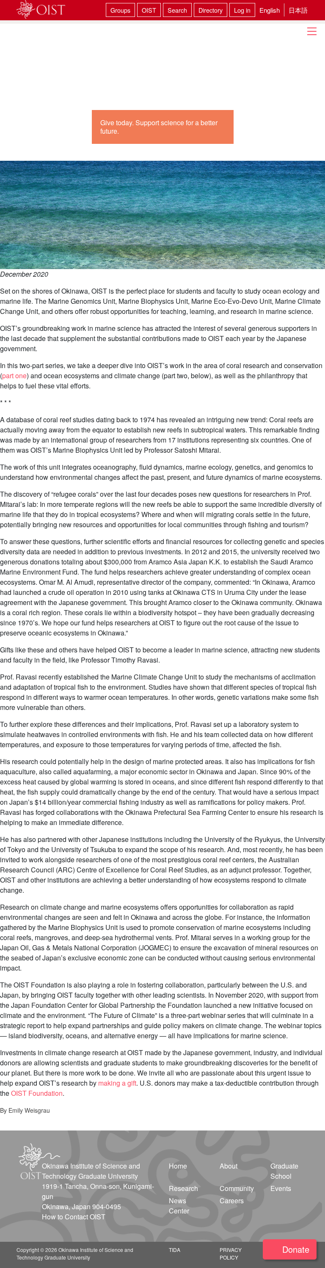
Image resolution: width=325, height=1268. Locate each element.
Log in (242, 10)
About (228, 1166)
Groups (120, 10)
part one (14, 375)
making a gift (117, 1083)
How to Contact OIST (73, 1216)
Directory (210, 10)
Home (178, 1166)
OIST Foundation (37, 1093)
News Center (179, 1206)
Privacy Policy (231, 1253)
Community (237, 1188)
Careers (232, 1200)
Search (177, 10)
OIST (149, 10)
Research (183, 1188)
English (269, 10)
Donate (295, 1249)
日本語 (298, 10)
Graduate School (284, 1171)
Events (280, 1188)
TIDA (174, 1249)
